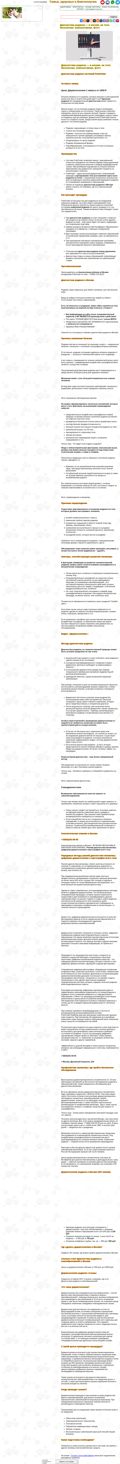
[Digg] (94, 20)
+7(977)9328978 (40, 2)
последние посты (93, 9)
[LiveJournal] (101, 20)
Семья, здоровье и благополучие (75, 1)
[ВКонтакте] (81, 20)
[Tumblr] (104, 20)
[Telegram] (114, 20)
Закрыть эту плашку (66, 1461)
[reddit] (97, 20)
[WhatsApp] (110, 20)
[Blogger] (91, 20)
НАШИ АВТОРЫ (92, 7)
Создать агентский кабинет (82, 1456)
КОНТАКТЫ (78, 7)
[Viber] (107, 20)
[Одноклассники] (84, 20)
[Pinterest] (117, 20)
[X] (87, 20)
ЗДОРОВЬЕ (65, 7)
